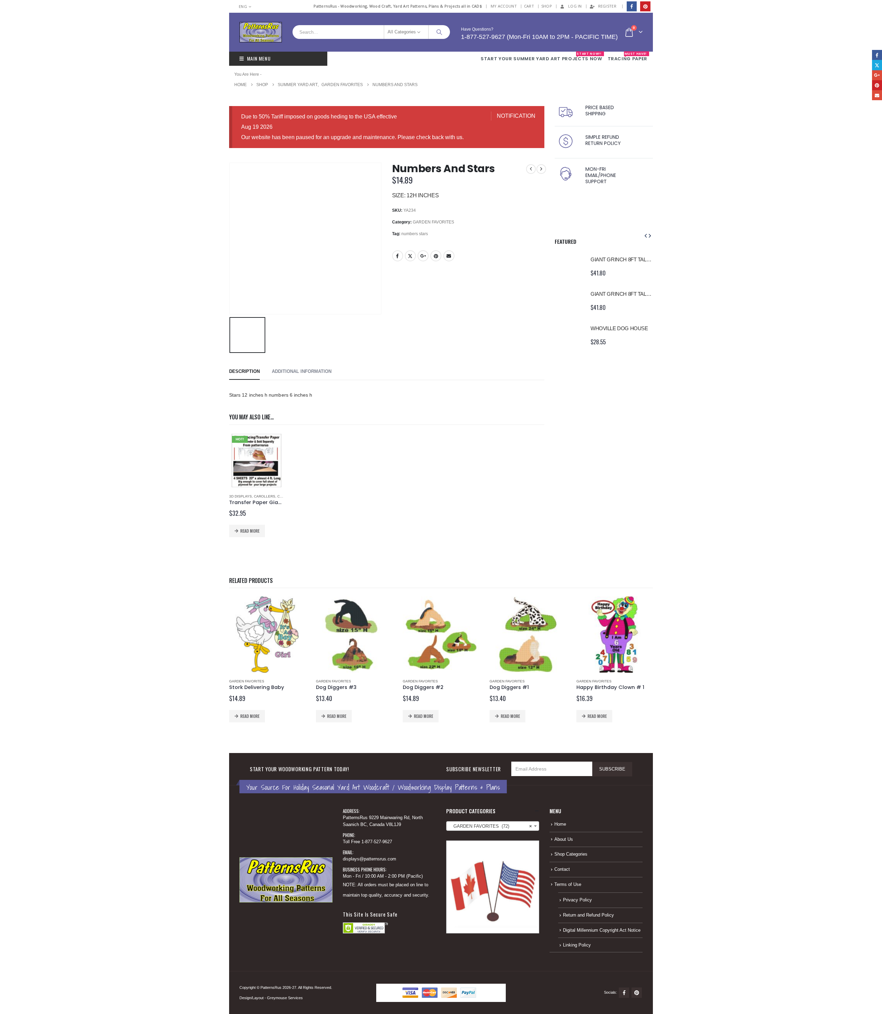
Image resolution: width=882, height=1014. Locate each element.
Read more (249, 531)
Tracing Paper (627, 57)
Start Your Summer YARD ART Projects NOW (541, 57)
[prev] (531, 169)
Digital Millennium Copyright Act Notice (601, 930)
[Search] (439, 32)
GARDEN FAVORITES (433, 222)
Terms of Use (567, 884)
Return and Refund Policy (588, 915)
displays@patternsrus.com (369, 859)
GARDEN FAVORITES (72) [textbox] (490, 826)
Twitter (410, 255)
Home (560, 824)
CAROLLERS (264, 496)
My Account (504, 6)
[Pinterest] (645, 6)
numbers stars (414, 233)
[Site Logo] (260, 32)
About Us (563, 839)
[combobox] (492, 826)
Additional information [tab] (301, 371)
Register (607, 6)
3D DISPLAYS (240, 496)
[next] (541, 169)
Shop (546, 6)
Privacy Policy (577, 900)
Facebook (397, 255)
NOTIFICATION (516, 116)
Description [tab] (244, 371)
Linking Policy (577, 945)
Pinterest (435, 255)
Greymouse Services (285, 998)
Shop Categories (570, 854)
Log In (575, 6)
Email (448, 255)
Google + (423, 255)
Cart (529, 6)
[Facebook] (632, 6)
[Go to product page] (569, 266)
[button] (646, 236)
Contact (562, 869)
